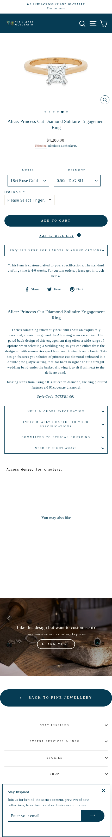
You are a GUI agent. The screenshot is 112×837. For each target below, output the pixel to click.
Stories (55, 757)
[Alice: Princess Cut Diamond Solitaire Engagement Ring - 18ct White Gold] (21, 580)
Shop (55, 773)
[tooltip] (79, 235)
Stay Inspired (54, 725)
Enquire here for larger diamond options (56, 250)
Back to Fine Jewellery (59, 697)
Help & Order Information (56, 411)
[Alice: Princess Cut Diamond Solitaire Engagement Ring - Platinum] (15, 580)
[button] (56, 236)
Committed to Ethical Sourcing (56, 437)
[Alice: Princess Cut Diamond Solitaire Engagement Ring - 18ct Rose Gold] (33, 580)
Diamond (77, 170)
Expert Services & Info (55, 741)
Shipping (41, 145)
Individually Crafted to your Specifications (56, 424)
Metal (28, 170)
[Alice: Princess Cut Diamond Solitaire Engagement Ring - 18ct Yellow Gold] (27, 580)
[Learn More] (56, 637)
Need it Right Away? (56, 448)
